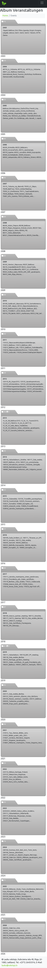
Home (5, 15)
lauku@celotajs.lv (9, 965)
